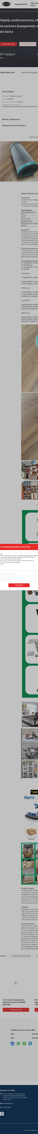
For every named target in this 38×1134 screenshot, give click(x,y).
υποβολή (19, 585)
